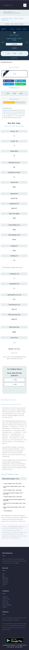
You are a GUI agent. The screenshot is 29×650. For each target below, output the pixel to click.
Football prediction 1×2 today (13, 534)
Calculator (4, 607)
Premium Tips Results (6, 605)
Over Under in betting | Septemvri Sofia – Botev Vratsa (14, 487)
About (3, 574)
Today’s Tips (5, 597)
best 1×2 (4, 530)
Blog (3, 576)
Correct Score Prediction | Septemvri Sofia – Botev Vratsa (13, 493)
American (24, 29)
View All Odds (14, 58)
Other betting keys (8, 511)
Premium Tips (5, 603)
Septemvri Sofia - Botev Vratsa (14, 39)
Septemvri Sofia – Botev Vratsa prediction (11, 538)
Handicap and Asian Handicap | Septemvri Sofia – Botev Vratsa (14, 500)
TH (3, 586)
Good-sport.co (5, 526)
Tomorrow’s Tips (5, 599)
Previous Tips (5, 601)
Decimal (12, 29)
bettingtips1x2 (5, 532)
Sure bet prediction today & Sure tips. (15, 528)
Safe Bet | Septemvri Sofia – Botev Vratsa (13, 496)
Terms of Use (5, 580)
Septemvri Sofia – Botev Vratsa (19, 536)
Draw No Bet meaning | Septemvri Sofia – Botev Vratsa (14, 507)
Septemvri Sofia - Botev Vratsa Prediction (12, 19)
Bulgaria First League (18, 532)
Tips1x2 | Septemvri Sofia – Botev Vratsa (12, 483)
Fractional (18, 29)
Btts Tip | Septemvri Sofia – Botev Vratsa (12, 490)
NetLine (17, 563)
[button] (8, 81)
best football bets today (11, 530)
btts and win (10, 532)
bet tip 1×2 (18, 530)
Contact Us (4, 584)
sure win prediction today (9, 474)
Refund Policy (5, 578)
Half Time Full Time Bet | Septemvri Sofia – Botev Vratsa (14, 503)
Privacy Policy (5, 582)
